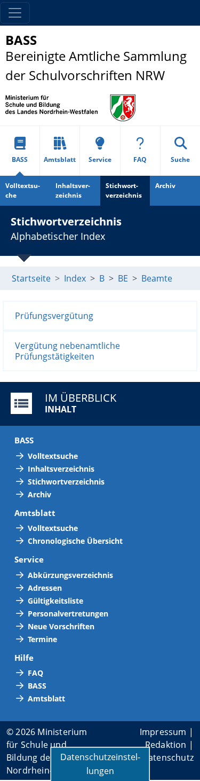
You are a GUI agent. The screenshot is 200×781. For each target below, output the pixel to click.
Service (100, 159)
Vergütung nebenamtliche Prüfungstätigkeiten (67, 351)
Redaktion (166, 745)
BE (123, 278)
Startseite (31, 278)
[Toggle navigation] (15, 13)
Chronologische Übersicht (75, 541)
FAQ (140, 159)
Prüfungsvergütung (54, 316)
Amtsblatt (60, 159)
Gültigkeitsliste (55, 601)
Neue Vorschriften (61, 626)
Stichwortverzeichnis (124, 190)
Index (75, 278)
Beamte (156, 278)
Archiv (165, 185)
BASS (20, 159)
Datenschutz (168, 757)
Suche (180, 159)
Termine (42, 639)
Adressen (45, 588)
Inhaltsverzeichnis (72, 190)
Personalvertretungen (68, 613)
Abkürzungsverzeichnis (70, 575)
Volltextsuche (22, 190)
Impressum (163, 732)
